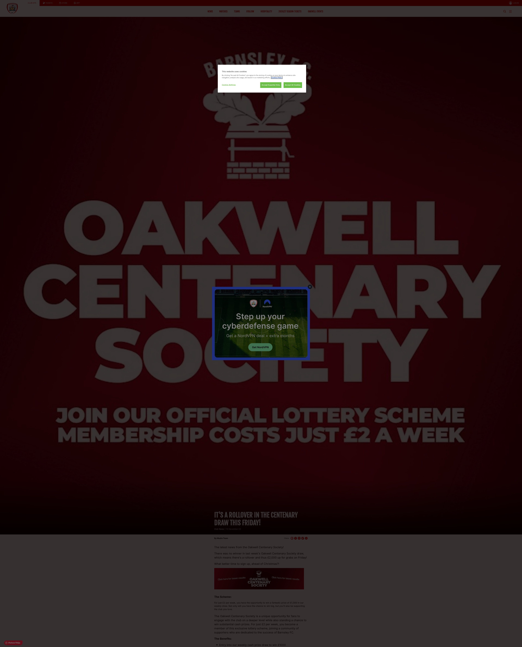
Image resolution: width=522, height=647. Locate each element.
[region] (262, 79)
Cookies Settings (229, 85)
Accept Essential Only (271, 85)
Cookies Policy (276, 78)
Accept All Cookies (293, 85)
